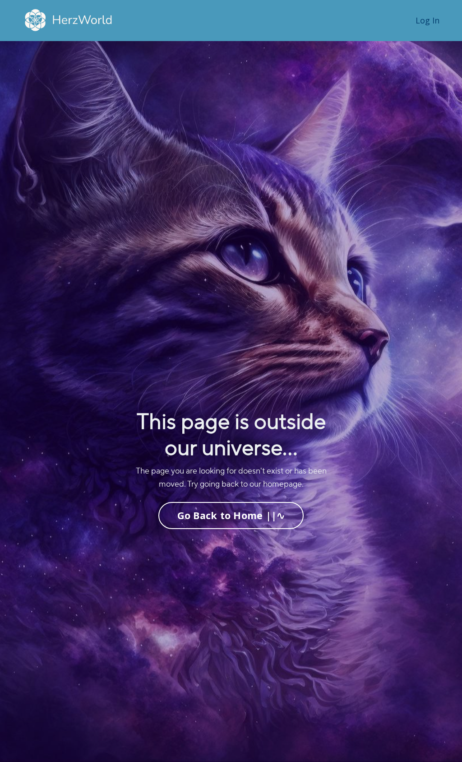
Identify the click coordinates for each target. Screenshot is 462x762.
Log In (427, 20)
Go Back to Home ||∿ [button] (231, 515)
